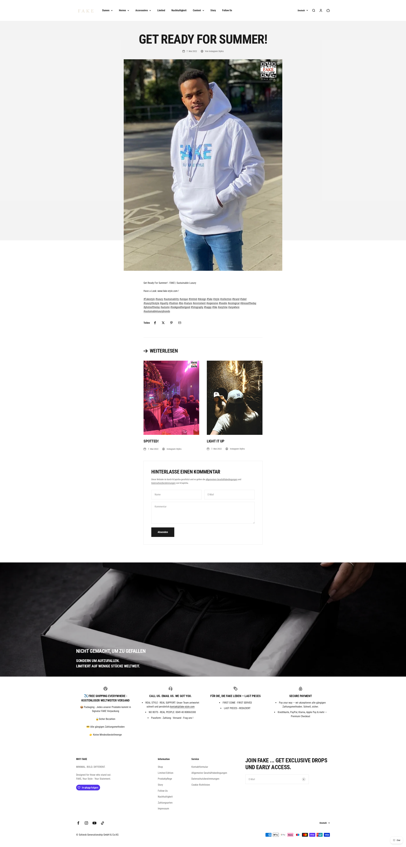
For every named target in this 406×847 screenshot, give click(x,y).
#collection (226, 299)
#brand (235, 299)
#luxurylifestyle (151, 303)
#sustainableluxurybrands (157, 311)
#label (243, 299)
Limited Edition (165, 772)
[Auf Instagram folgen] (86, 823)
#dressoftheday (248, 303)
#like (214, 307)
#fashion (173, 303)
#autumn (165, 307)
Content (197, 10)
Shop (160, 766)
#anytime (223, 307)
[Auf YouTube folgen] (94, 823)
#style (216, 299)
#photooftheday (152, 307)
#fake (210, 299)
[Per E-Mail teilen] (180, 323)
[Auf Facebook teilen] (155, 323)
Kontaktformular (199, 766)
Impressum (163, 808)
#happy (208, 307)
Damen (105, 10)
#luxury (159, 299)
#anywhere (233, 307)
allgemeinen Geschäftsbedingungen (221, 479)
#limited (193, 299)
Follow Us (227, 10)
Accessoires (141, 10)
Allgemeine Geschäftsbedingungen (209, 772)
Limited (161, 10)
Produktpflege (165, 778)
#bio (181, 303)
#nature (188, 303)
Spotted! (151, 441)
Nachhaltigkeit (179, 10)
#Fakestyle (149, 299)
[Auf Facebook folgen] (78, 823)
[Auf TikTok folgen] (102, 823)
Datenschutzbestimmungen (163, 483)
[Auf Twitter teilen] (163, 323)
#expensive (212, 303)
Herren (122, 10)
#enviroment (199, 303)
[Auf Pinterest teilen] (171, 323)
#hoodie (223, 303)
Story (213, 10)
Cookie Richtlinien (200, 784)
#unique (184, 299)
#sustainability (171, 299)
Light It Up (215, 441)
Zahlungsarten (165, 802)
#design (202, 299)
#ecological (234, 303)
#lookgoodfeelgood (180, 307)
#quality (164, 303)
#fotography (197, 307)
